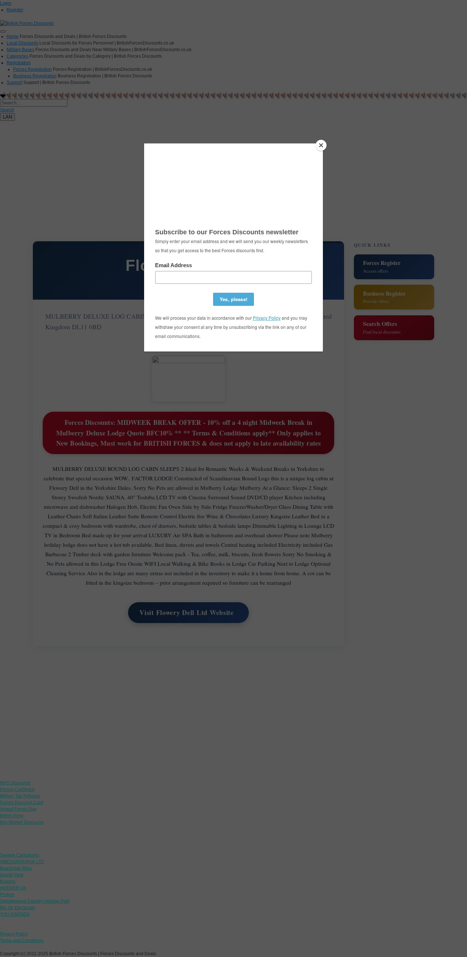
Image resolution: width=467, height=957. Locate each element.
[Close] (321, 145)
